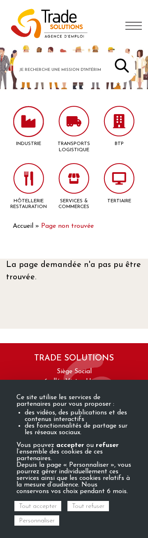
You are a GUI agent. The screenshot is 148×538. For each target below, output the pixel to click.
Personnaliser (37, 520)
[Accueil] (49, 24)
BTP (119, 143)
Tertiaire (119, 201)
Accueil (23, 226)
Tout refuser (88, 506)
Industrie (28, 143)
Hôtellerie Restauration (28, 204)
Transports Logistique (74, 146)
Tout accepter (38, 506)
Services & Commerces (73, 204)
